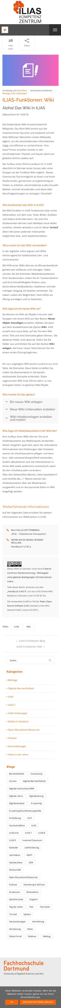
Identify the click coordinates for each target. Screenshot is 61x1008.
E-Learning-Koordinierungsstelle (25, 810)
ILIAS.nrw (14, 832)
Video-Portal (15, 936)
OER (31, 862)
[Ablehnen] (57, 997)
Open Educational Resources (24, 729)
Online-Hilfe (15, 869)
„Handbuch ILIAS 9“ (16, 591)
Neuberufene (15, 862)
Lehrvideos (14, 855)
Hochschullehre (17, 825)
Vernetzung (15, 929)
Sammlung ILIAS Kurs (34, 884)
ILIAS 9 (12, 840)
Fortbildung (15, 818)
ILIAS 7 (11, 704)
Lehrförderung (32, 847)
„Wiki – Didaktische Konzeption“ (28, 534)
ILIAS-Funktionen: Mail (29, 646)
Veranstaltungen (17, 746)
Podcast (12, 737)
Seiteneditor (32, 892)
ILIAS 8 (41, 832)
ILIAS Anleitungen (19, 93)
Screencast (14, 892)
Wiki (29, 626)
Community (36, 773)
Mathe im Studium (18, 721)
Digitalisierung (36, 795)
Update (27, 914)
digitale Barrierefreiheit (34, 781)
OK (11, 1002)
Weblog (46, 936)
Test (31, 906)
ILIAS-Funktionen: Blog (32, 640)
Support (33, 899)
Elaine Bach (22, 90)
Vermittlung (38, 921)
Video (30, 929)
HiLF (29, 818)
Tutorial (13, 914)
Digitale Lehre (16, 795)
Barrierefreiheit (16, 773)
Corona (12, 781)
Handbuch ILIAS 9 (21, 546)
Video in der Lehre (18, 754)
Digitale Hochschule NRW (21, 788)
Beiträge (6, 93)
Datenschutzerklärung (38, 1002)
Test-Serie (45, 906)
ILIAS (16, 626)
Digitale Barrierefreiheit (21, 688)
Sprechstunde (16, 899)
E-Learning (36, 803)
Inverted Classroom (32, 840)
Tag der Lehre (16, 906)
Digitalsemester (17, 803)
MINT (29, 855)
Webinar (32, 936)
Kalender (13, 847)
